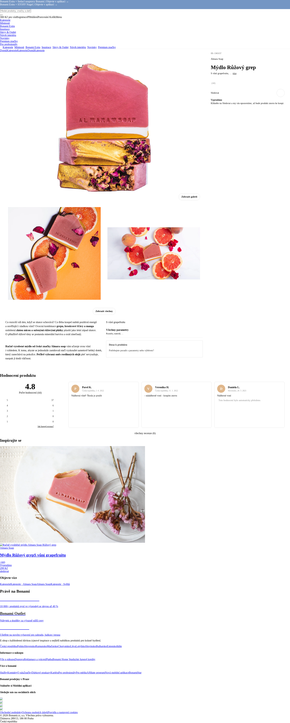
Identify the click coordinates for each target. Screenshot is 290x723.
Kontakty (12, 672)
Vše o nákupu (7, 659)
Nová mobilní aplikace (117, 672)
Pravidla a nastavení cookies (63, 712)
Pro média (81, 672)
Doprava (19, 659)
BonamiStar (135, 672)
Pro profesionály (67, 672)
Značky (27, 672)
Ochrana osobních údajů (35, 712)
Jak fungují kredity (85, 659)
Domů (3, 50)
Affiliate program (96, 672)
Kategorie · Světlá (60, 584)
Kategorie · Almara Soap (23, 584)
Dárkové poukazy (41, 672)
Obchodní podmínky (11, 712)
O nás (20, 672)
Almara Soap (44, 584)
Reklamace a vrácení (35, 659)
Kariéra (54, 672)
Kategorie (22, 50)
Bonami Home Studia (64, 659)
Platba (49, 659)
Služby (3, 672)
